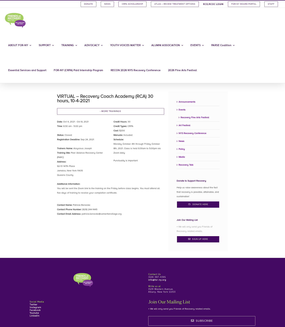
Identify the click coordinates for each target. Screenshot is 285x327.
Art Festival (184, 125)
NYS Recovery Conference (192, 133)
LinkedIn (35, 316)
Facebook (35, 310)
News (181, 141)
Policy (182, 149)
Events (182, 110)
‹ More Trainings (110, 111)
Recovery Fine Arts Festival (195, 117)
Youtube (34, 313)
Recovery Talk (186, 165)
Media (182, 157)
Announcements (187, 102)
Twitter (33, 305)
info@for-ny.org (157, 280)
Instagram (35, 307)
